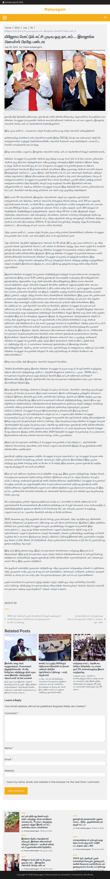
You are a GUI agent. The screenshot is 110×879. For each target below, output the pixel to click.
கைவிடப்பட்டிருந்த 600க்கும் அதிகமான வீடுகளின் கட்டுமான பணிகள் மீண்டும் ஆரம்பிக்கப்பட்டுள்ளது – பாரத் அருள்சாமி (54, 669)
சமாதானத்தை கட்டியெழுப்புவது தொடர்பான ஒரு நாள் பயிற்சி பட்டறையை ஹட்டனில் (88, 843)
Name (9, 748)
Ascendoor (66, 874)
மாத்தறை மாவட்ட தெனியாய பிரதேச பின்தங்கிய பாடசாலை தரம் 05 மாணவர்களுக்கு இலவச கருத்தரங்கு (88, 668)
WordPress (88, 874)
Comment (11, 713)
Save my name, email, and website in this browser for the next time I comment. (53, 782)
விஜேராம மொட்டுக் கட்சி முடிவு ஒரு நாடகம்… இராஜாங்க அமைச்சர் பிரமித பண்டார (36, 862)
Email (9, 759)
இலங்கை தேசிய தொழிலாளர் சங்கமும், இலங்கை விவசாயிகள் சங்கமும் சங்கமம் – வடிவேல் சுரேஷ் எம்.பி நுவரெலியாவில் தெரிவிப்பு (37, 842)
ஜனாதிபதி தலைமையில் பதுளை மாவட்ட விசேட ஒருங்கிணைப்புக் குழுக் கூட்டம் (88, 822)
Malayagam (55, 9)
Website (9, 770)
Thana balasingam (32, 47)
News (7, 609)
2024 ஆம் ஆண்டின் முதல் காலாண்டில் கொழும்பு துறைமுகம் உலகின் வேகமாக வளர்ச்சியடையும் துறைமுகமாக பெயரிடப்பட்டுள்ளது (89, 862)
